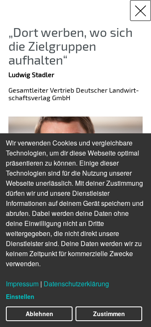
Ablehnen (39, 313)
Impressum (22, 283)
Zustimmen (109, 313)
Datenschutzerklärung (76, 283)
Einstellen (20, 296)
